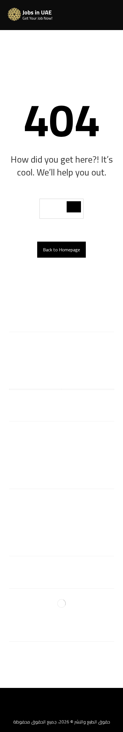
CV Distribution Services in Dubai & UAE (62, 432)
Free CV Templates (62, 499)
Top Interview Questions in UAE (62, 517)
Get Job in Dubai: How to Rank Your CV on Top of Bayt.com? (61, 626)
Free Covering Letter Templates (61, 508)
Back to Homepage (61, 249)
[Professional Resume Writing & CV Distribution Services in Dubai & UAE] (32, 14)
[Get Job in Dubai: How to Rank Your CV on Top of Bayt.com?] (61, 603)
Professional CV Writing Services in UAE (62, 441)
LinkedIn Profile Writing (61, 450)
